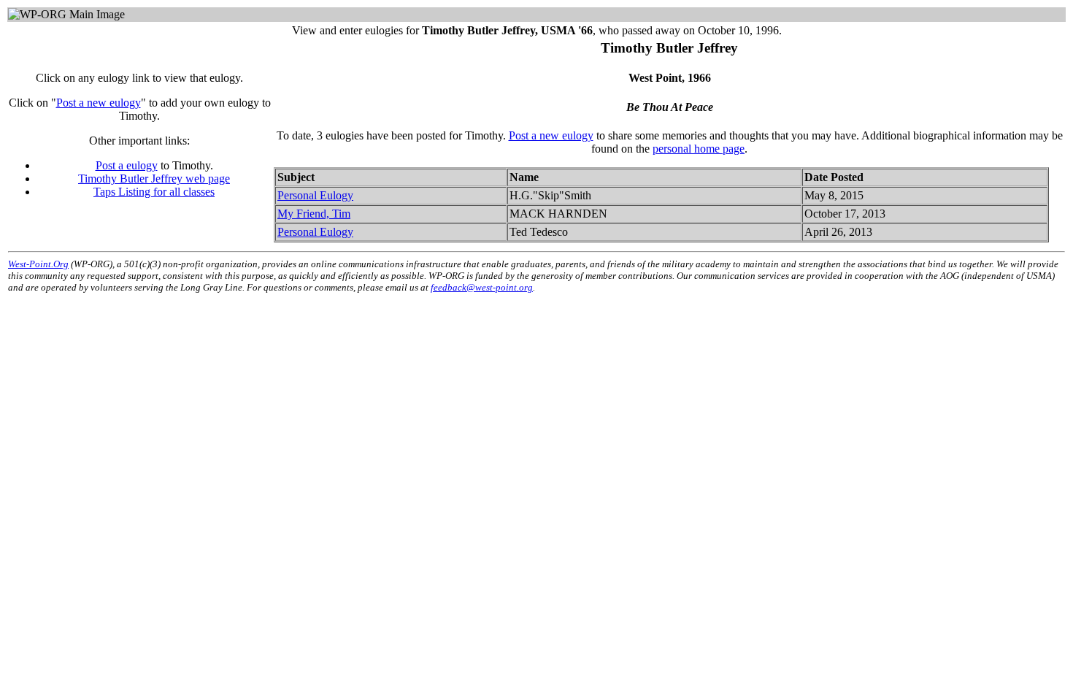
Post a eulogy (127, 165)
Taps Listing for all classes (154, 191)
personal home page (699, 148)
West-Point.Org (38, 263)
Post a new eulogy (98, 102)
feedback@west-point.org (482, 287)
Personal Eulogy (315, 195)
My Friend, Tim (313, 213)
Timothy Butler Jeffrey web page (154, 178)
